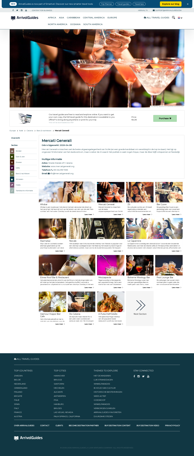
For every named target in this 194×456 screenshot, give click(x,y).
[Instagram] (21, 10)
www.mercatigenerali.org (62, 166)
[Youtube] (26, 10)
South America (93, 24)
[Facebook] (12, 10)
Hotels (18, 185)
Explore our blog (170, 4)
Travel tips (139, 4)
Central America (94, 17)
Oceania (75, 24)
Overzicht (15, 138)
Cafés (18, 168)
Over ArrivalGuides (24, 425)
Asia (61, 17)
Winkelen (19, 179)
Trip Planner (106, 4)
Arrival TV (143, 10)
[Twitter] (17, 10)
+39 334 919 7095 (60, 170)
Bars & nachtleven (44, 130)
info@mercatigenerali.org (61, 173)
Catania (30, 130)
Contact (44, 425)
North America (57, 24)
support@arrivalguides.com (168, 10)
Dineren (19, 162)
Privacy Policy (172, 425)
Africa (52, 17)
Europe (112, 17)
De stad (18, 151)
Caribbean (73, 17)
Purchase (164, 118)
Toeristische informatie (24, 191)
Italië (21, 130)
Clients (59, 425)
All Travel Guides (157, 17)
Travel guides (123, 4)
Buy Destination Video (148, 425)
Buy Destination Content (118, 425)
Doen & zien (20, 157)
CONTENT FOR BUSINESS (42, 10)
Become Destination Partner (84, 425)
